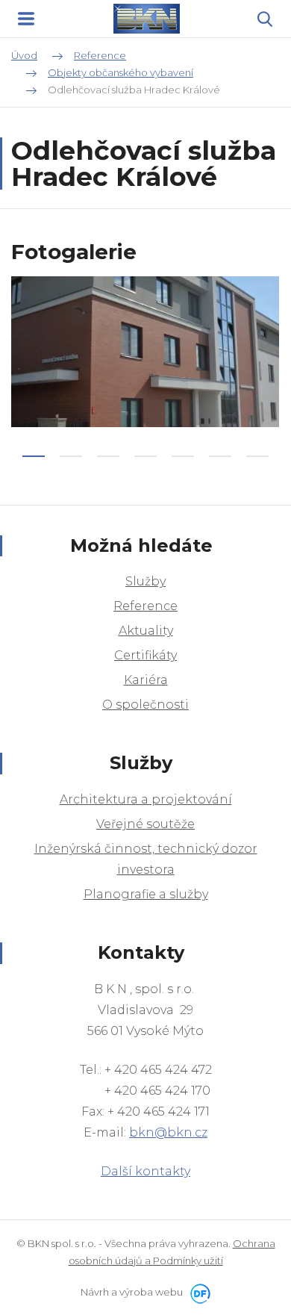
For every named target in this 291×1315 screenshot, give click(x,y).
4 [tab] (145, 456)
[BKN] (146, 19)
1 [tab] (33, 456)
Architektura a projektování (146, 799)
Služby (145, 581)
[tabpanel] (145, 351)
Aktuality (146, 631)
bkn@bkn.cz (168, 1132)
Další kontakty (145, 1171)
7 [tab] (257, 456)
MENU (26, 19)
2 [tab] (71, 456)
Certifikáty (145, 655)
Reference (145, 606)
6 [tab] (220, 456)
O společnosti (145, 704)
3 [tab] (108, 456)
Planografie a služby (146, 894)
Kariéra (146, 680)
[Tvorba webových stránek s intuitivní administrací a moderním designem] (197, 1292)
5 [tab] (183, 456)
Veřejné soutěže (145, 824)
